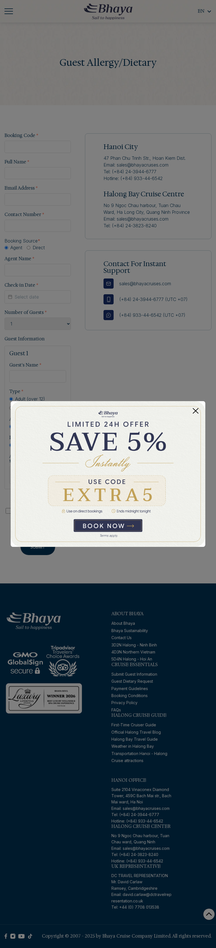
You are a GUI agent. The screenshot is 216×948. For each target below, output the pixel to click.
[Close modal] (195, 411)
